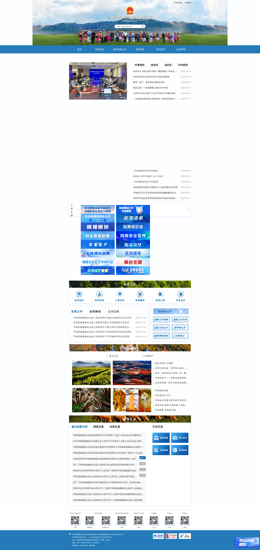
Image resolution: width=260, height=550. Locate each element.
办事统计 (180, 335)
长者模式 (187, 2)
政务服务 (140, 49)
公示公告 (113, 311)
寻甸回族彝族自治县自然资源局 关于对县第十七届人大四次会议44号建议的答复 (109, 435)
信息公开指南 (161, 319)
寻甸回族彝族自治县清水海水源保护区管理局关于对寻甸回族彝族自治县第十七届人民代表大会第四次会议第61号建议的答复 (109, 446)
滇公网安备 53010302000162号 (101, 537)
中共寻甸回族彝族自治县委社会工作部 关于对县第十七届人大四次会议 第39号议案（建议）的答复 (109, 440)
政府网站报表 (161, 335)
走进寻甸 (180, 49)
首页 (79, 49)
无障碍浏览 (178, 2)
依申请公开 (180, 327)
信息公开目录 (180, 319)
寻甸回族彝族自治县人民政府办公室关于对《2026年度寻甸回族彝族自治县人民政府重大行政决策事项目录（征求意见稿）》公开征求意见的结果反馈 (109, 494)
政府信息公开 (120, 49)
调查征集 (98, 426)
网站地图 (92, 545)
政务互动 (130, 419)
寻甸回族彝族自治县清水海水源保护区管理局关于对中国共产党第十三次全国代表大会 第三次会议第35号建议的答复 (109, 452)
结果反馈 (115, 426)
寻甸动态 (99, 49)
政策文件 (77, 311)
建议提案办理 (79, 426)
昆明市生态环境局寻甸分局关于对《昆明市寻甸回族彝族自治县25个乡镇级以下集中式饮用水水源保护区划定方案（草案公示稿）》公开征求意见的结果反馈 (109, 488)
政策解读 (95, 311)
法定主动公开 (161, 327)
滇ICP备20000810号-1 (79, 537)
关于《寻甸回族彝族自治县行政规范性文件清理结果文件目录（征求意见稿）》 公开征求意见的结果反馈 (109, 482)
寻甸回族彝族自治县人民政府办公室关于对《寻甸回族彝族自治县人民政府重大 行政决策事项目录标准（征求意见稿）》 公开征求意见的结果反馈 (109, 499)
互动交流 (160, 49)
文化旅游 (130, 348)
